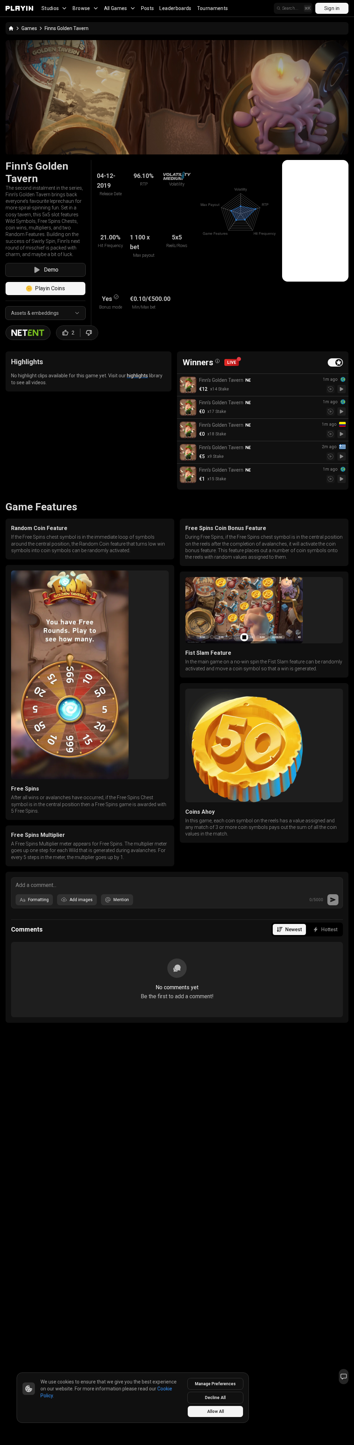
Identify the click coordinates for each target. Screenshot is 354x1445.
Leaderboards (175, 8)
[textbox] (177, 884)
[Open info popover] (217, 361)
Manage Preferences (215, 1383)
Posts (147, 8)
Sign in (331, 8)
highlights (137, 375)
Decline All (215, 1397)
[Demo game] (341, 389)
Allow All (215, 1411)
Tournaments (212, 8)
